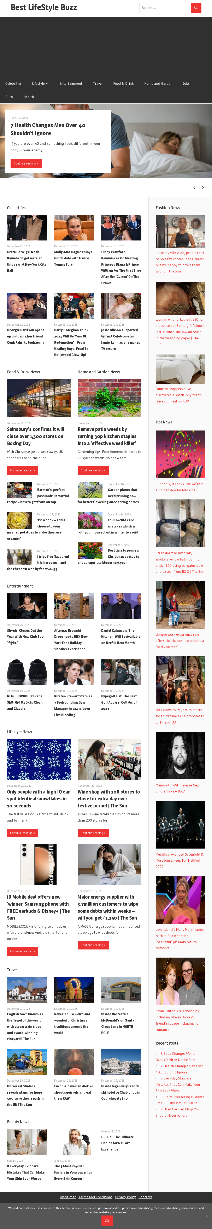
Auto (9, 96)
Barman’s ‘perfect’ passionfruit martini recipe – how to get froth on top (38, 496)
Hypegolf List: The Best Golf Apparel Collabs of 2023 (119, 702)
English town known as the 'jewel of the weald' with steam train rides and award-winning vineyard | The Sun (25, 1026)
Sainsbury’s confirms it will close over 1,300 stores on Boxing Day (35, 436)
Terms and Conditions (95, 1197)
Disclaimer (68, 1197)
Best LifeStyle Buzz (44, 7)
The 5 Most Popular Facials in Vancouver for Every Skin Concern (73, 1172)
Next (203, 187)
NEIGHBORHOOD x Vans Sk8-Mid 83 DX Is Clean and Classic (25, 702)
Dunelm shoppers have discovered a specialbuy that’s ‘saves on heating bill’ (179, 394)
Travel (98, 83)
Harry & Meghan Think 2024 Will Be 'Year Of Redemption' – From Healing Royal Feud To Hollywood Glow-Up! (71, 342)
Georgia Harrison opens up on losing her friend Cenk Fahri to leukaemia (26, 336)
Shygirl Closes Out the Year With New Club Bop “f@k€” (25, 636)
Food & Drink (123, 83)
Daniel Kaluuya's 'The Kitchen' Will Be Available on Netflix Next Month (120, 636)
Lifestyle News (19, 731)
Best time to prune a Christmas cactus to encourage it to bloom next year (108, 556)
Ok (107, 1220)
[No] (207, 1216)
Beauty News (18, 1121)
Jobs (186, 83)
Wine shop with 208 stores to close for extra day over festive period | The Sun (109, 799)
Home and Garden (158, 83)
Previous (194, 187)
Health (28, 96)
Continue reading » (26, 163)
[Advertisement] (106, 46)
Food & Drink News (23, 371)
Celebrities (13, 83)
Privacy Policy (125, 1197)
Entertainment (70, 83)
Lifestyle (38, 83)
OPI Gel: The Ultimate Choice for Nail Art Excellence (117, 1143)
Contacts (145, 1197)
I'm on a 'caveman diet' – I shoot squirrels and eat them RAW (73, 1092)
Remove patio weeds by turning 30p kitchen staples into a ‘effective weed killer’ (107, 436)
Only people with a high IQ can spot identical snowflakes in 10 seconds (39, 799)
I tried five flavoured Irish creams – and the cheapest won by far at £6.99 (38, 562)
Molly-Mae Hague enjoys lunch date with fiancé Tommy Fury (73, 258)
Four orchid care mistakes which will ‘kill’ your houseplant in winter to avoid (108, 526)
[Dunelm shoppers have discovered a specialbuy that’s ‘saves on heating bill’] (180, 382)
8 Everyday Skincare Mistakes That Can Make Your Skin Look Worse (26, 1172)
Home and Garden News (99, 371)
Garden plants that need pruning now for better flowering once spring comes (108, 496)
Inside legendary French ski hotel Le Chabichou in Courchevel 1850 (120, 1092)
